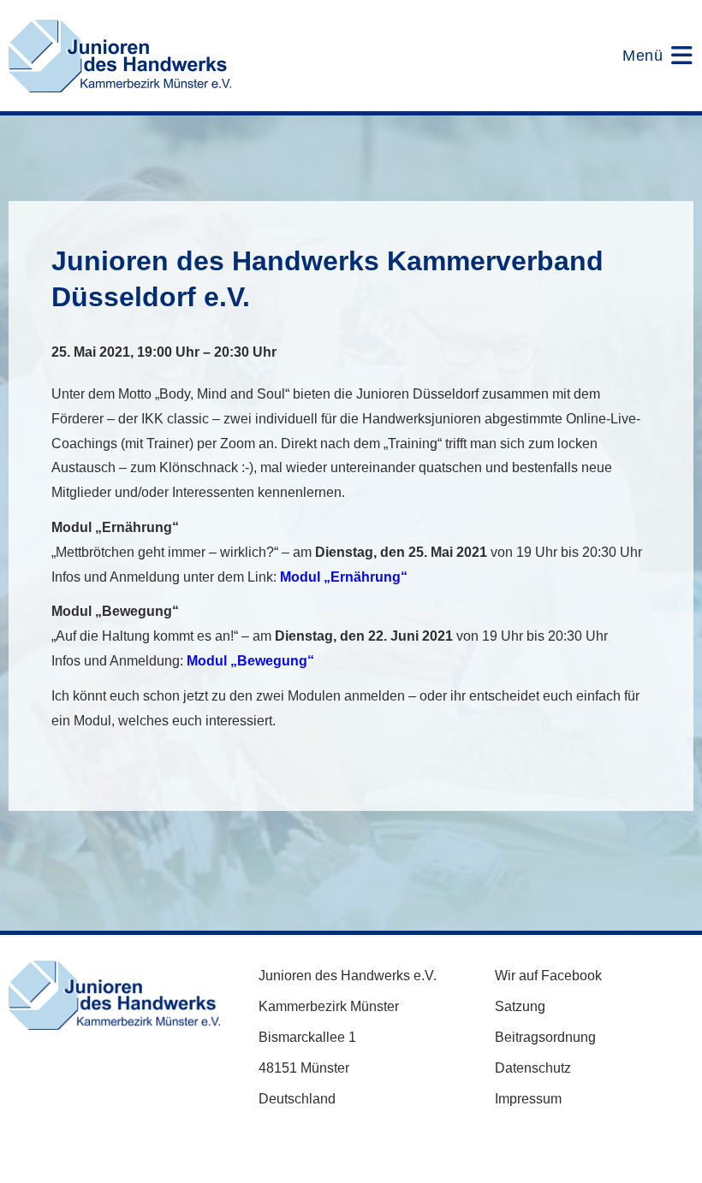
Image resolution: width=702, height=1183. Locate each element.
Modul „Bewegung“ (250, 661)
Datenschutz (533, 1068)
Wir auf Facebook (548, 975)
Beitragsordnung (545, 1037)
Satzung (520, 1006)
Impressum (528, 1098)
